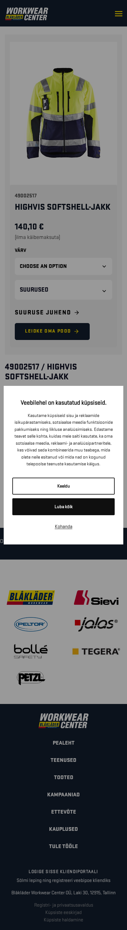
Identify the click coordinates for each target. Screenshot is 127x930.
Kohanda (63, 527)
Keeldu (63, 486)
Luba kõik (64, 507)
